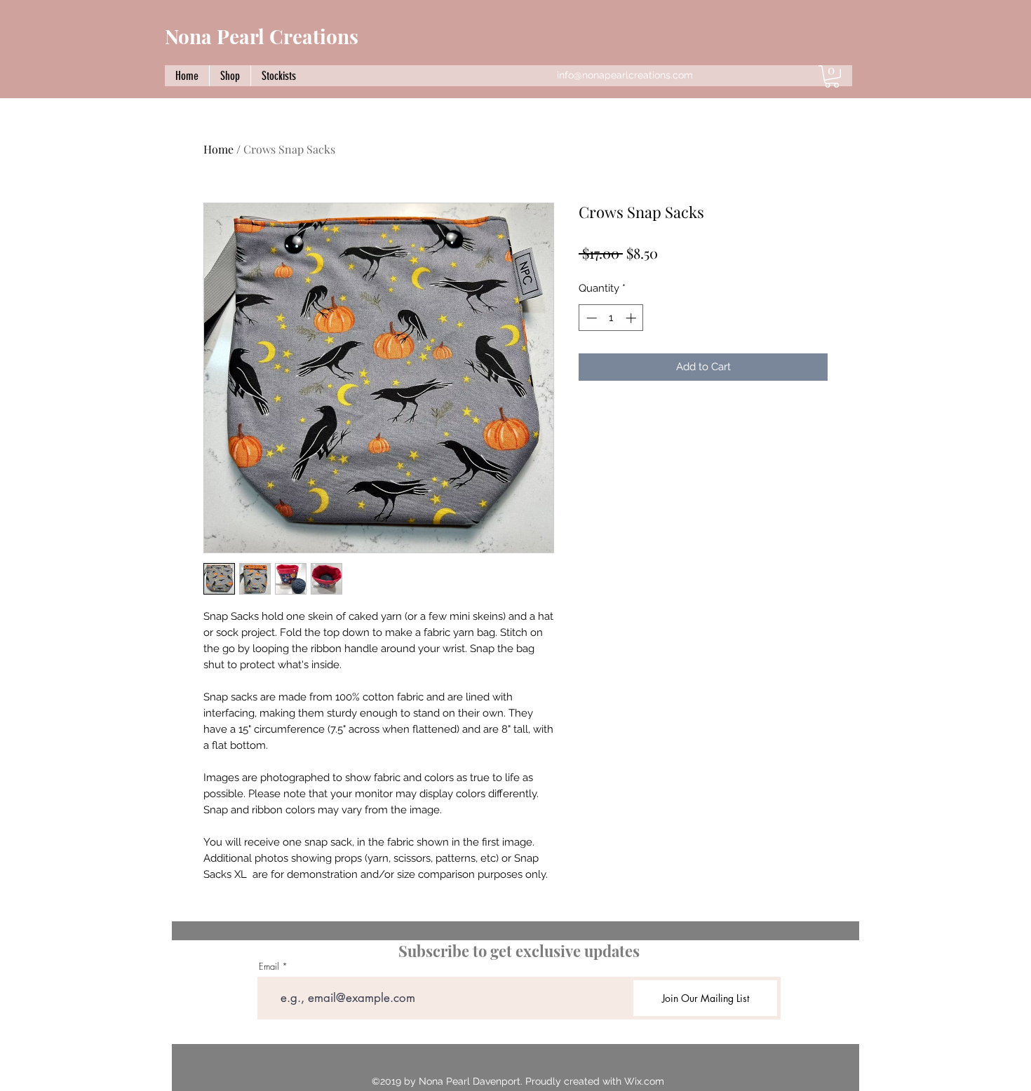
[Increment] (632, 318)
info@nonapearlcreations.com (625, 75)
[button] (831, 76)
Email (269, 966)
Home (218, 149)
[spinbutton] (611, 318)
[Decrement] (590, 318)
